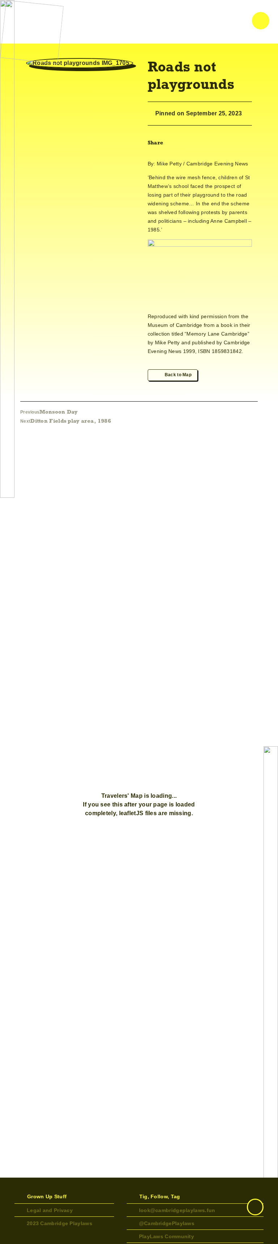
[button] (173, 142)
